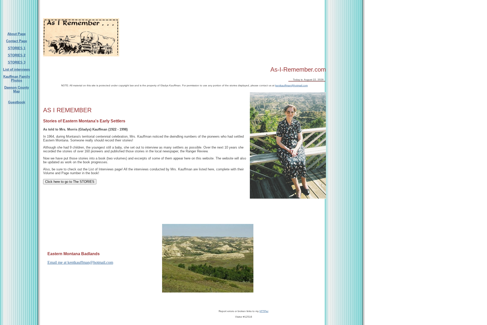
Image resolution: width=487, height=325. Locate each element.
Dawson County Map (16, 89)
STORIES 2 (16, 55)
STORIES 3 (16, 62)
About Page (16, 34)
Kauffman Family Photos (16, 78)
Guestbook (16, 102)
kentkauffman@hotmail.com (291, 85)
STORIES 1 (16, 48)
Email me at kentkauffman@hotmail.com (80, 262)
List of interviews (16, 69)
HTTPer (263, 311)
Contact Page (16, 41)
